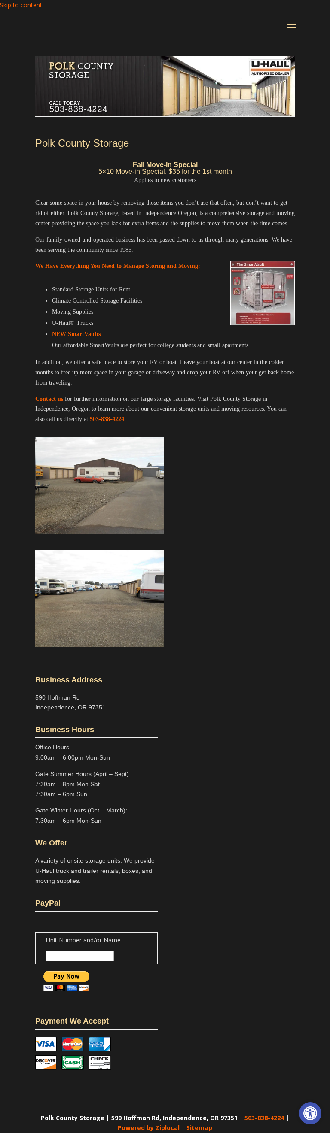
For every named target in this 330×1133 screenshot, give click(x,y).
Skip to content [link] (21, 5)
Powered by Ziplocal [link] (149, 1128)
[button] (292, 33)
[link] (310, 1113)
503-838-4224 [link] (107, 419)
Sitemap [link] (199, 1128)
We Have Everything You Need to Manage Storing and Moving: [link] (117, 266)
